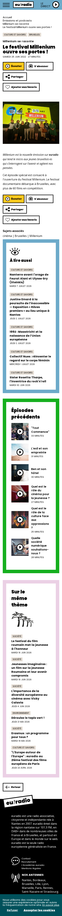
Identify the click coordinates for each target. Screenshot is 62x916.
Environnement (21, 713)
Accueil (7, 17)
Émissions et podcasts (17, 20)
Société (17, 636)
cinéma (7, 236)
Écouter (16, 66)
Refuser (12, 910)
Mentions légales (31, 868)
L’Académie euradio (33, 865)
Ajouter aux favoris (24, 87)
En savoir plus (50, 905)
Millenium (35, 236)
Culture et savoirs (15, 34)
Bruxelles (34, 34)
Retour (15, 787)
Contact (26, 858)
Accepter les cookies (39, 910)
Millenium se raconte (16, 24)
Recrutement (29, 861)
